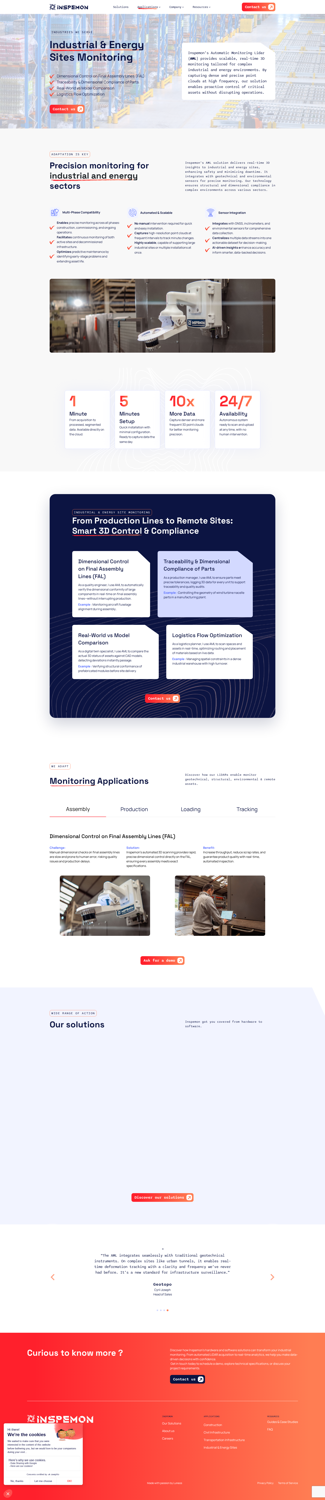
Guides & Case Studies (282, 1422)
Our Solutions (171, 1423)
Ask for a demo (159, 960)
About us (168, 1431)
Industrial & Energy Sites (220, 1447)
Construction (213, 1425)
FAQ (270, 1429)
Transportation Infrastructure (224, 1440)
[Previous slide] (53, 1277)
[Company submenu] (183, 7)
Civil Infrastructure (217, 1432)
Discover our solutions (159, 1197)
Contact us (255, 7)
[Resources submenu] (210, 7)
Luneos (177, 1483)
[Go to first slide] (272, 1277)
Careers (167, 1438)
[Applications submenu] (160, 7)
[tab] (157, 1310)
